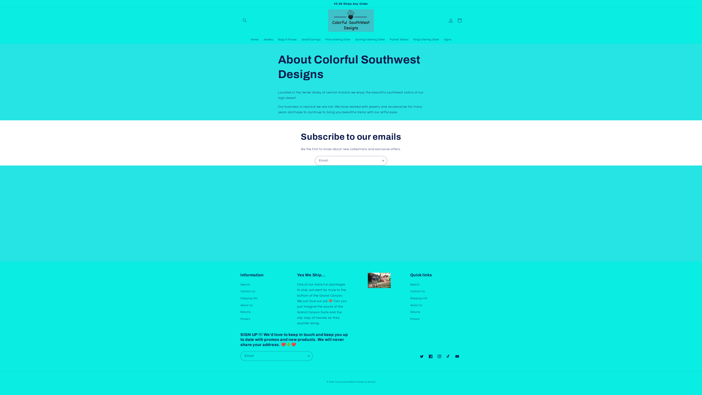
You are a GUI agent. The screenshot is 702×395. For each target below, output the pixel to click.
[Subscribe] (382, 160)
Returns (245, 312)
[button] (244, 20)
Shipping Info (249, 298)
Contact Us (247, 291)
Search (245, 284)
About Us (246, 305)
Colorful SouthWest (345, 382)
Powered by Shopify (365, 382)
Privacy (245, 318)
